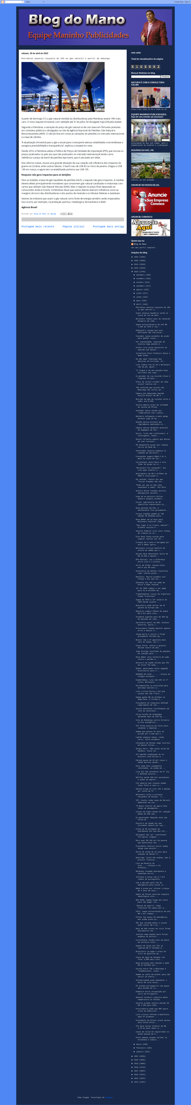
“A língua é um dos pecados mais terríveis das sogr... (152, 371)
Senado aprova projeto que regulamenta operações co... (151, 423)
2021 (136, 1056)
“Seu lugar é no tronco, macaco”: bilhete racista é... (152, 526)
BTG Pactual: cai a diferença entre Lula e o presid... (150, 561)
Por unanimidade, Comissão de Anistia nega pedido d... (150, 343)
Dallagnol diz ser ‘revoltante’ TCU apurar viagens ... (151, 836)
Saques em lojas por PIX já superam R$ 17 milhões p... (150, 947)
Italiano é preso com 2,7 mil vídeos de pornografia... (150, 878)
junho (139, 297)
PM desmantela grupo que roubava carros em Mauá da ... (152, 446)
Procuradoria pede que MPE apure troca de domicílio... (152, 1010)
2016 (136, 1075)
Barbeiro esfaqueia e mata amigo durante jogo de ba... (152, 417)
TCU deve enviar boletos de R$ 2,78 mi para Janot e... (151, 1027)
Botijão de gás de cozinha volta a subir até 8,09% (153, 400)
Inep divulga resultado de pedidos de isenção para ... (153, 652)
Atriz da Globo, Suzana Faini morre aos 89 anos (150, 566)
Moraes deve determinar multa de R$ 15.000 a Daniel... (152, 555)
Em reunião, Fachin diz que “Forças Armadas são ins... (150, 480)
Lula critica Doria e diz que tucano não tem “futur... (150, 692)
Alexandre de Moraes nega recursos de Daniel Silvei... (153, 744)
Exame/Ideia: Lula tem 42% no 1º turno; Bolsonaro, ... (152, 681)
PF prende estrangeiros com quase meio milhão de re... (152, 987)
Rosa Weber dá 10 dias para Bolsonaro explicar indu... (150, 521)
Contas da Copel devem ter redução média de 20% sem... (153, 813)
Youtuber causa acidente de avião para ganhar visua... (152, 337)
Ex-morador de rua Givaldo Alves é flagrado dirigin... (153, 377)
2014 (136, 1082)
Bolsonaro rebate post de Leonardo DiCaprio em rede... (153, 320)
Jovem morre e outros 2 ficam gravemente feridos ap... (150, 635)
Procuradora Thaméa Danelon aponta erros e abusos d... (153, 629)
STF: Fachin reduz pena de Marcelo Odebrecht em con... (153, 801)
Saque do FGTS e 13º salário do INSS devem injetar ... (151, 601)
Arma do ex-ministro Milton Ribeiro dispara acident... (150, 498)
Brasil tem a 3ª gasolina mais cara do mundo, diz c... (151, 641)
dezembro (141, 275)
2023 (136, 268)
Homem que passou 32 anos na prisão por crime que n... (150, 733)
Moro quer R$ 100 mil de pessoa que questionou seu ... (151, 841)
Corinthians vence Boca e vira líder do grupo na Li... (151, 463)
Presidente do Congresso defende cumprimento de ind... (152, 704)
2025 (136, 261)
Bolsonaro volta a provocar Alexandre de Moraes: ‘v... (150, 796)
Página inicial (73, 226)
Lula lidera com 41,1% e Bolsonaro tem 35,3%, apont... (153, 366)
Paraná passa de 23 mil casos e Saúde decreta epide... (151, 761)
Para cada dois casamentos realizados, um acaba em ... (151, 767)
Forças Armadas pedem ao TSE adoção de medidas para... (150, 515)
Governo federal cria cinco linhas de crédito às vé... (153, 532)
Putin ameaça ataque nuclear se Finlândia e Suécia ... (151, 1038)
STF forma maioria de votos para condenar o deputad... (152, 727)
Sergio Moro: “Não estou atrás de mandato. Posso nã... (152, 750)
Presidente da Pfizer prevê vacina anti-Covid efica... (153, 1021)
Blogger (109, 1097)
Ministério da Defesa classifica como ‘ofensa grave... (152, 572)
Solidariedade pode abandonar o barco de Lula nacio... (151, 981)
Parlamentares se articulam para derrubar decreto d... (152, 687)
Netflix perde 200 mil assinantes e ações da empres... (152, 778)
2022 (136, 272)
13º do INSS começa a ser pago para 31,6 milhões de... (151, 589)
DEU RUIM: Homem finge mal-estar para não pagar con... (152, 901)
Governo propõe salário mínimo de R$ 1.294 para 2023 (152, 1004)
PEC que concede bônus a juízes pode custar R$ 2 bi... (151, 924)
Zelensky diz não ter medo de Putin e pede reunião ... (150, 584)
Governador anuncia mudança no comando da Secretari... (151, 452)
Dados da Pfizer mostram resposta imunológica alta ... (152, 895)
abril (139, 304)
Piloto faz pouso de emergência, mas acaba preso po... (152, 918)
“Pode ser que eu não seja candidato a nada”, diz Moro (151, 486)
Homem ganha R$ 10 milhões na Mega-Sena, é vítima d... (150, 698)
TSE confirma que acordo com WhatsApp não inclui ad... (150, 389)
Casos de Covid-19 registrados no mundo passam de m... (152, 1033)
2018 (136, 1067)
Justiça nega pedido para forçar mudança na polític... (152, 935)
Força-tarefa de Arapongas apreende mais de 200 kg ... (151, 715)
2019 (136, 1063)
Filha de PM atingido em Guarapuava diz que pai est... (152, 830)
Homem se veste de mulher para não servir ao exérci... (153, 975)
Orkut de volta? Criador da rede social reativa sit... (152, 383)
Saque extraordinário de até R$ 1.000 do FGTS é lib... (151, 326)
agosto (140, 290)
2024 (136, 264)
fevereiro (141, 1048)
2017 (136, 1071)
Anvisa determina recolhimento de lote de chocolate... (152, 710)
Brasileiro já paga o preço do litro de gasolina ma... (151, 952)
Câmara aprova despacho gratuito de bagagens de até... (152, 429)
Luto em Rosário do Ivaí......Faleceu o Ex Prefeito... (148, 865)
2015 (136, 1078)
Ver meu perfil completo (143, 248)
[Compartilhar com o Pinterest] (71, 214)
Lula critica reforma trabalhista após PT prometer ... (152, 1015)
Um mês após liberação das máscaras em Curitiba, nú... (151, 360)
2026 (136, 257)
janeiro (140, 1052)
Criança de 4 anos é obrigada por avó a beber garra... (152, 543)
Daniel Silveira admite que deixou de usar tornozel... (153, 440)
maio (138, 301)
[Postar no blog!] (64, 214)
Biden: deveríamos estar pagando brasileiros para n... (152, 669)
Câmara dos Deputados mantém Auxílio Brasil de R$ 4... (150, 394)
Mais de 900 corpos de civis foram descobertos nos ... (153, 930)
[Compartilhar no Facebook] (69, 214)
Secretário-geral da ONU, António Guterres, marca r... (152, 624)
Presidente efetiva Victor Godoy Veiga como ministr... (152, 847)
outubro (140, 282)
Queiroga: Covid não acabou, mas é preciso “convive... (153, 859)
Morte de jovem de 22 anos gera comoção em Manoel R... (151, 853)
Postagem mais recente (37, 226)
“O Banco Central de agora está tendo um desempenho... (151, 807)
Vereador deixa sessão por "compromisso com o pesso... (151, 412)
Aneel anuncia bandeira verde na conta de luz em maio (152, 314)
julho (139, 293)
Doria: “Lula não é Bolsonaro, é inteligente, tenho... (152, 434)
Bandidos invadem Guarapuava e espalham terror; (151, 872)
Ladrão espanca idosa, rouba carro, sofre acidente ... (150, 738)
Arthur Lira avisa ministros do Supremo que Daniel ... (151, 349)
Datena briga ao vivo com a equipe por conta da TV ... (153, 790)
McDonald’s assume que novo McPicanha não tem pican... (150, 331)
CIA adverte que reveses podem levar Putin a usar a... (151, 784)
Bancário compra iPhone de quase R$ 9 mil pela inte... (152, 612)
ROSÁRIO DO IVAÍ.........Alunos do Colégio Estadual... (153, 675)
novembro (141, 279)
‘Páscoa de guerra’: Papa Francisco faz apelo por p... (151, 907)
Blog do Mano (140, 244)
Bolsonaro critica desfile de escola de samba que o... (150, 549)
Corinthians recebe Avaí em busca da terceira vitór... (152, 941)
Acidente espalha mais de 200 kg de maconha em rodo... (152, 618)
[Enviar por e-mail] (61, 214)
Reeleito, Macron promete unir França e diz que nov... (151, 578)
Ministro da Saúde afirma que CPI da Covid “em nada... (152, 664)
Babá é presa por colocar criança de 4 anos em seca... (152, 889)
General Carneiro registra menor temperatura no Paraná (152, 998)
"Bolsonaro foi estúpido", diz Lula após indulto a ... (151, 469)
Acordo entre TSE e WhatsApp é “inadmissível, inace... (151, 970)
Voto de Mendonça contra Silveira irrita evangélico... (152, 721)
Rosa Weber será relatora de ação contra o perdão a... (152, 658)
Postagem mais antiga (108, 226)
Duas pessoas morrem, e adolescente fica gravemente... (152, 509)
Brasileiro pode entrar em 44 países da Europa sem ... (150, 606)
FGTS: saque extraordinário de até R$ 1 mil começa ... (153, 912)
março (139, 1044)
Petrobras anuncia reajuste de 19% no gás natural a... (153, 308)
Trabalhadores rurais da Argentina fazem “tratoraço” (153, 595)
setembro (141, 286)
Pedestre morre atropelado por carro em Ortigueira (151, 993)
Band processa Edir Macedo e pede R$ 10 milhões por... (152, 964)
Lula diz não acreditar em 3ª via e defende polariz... (152, 773)
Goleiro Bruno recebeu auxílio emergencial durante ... (151, 492)
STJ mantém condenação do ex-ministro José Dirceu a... (150, 755)
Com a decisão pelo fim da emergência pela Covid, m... (151, 884)
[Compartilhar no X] (66, 214)
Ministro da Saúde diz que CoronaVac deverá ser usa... (151, 824)
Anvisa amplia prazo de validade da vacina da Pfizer (152, 406)
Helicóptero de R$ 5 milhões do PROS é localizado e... (151, 475)
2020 (136, 1060)
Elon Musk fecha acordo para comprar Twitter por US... (150, 538)
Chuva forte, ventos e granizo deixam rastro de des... (151, 647)
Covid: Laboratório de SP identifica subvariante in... (151, 503)
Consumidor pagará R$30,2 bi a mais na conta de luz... (151, 457)
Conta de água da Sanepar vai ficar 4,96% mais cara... (150, 958)
